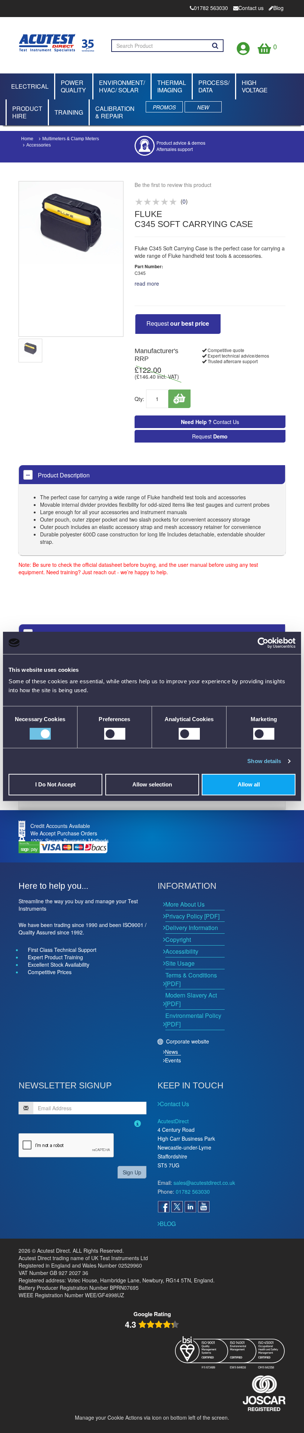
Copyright (178, 939)
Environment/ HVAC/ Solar (122, 86)
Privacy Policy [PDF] (192, 916)
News (171, 1051)
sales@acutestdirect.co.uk (204, 1182)
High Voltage (255, 86)
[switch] (114, 734)
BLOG (168, 1223)
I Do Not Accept (55, 784)
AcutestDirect (173, 1121)
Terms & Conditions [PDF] (191, 979)
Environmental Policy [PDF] (193, 1019)
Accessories (38, 145)
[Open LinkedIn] (190, 1207)
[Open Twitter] (177, 1207)
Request (177, 323)
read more (147, 283)
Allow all (249, 784)
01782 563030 (193, 1191)
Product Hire (27, 112)
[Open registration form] (244, 46)
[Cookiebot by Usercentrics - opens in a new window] (263, 642)
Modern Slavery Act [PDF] (191, 999)
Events (173, 1060)
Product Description (63, 475)
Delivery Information (191, 927)
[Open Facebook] (163, 1207)
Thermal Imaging (171, 86)
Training (68, 112)
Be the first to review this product (173, 184)
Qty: (139, 398)
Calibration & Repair (115, 112)
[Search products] (215, 45)
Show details (264, 761)
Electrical (30, 86)
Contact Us (210, 421)
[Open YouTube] (203, 1207)
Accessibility (181, 951)
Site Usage (180, 963)
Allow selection (152, 784)
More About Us (185, 904)
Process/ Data (213, 86)
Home (27, 138)
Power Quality (73, 86)
